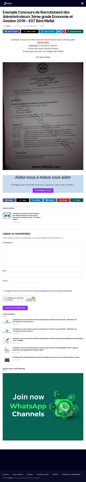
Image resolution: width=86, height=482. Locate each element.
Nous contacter (18, 474)
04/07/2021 (18, 26)
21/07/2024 (17, 324)
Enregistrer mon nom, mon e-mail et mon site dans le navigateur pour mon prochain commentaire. (38, 291)
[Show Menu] (82, 3)
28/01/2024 (17, 343)
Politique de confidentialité (71, 474)
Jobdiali (8, 26)
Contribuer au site (43, 474)
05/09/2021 (17, 222)
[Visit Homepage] (8, 3)
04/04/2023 (17, 352)
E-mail (6, 281)
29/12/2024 (17, 360)
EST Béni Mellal (32, 26)
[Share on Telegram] (59, 31)
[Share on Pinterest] (63, 31)
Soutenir (30, 474)
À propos (6, 474)
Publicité (55, 474)
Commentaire (8, 243)
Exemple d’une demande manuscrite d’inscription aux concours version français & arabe (46, 357)
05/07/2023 (17, 333)
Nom (5, 271)
